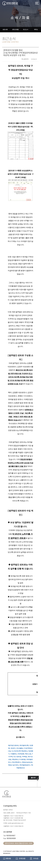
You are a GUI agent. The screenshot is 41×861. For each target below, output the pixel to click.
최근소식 (25, 29)
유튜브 (36, 29)
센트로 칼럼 (15, 29)
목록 (34, 778)
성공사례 (5, 29)
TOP (37, 779)
